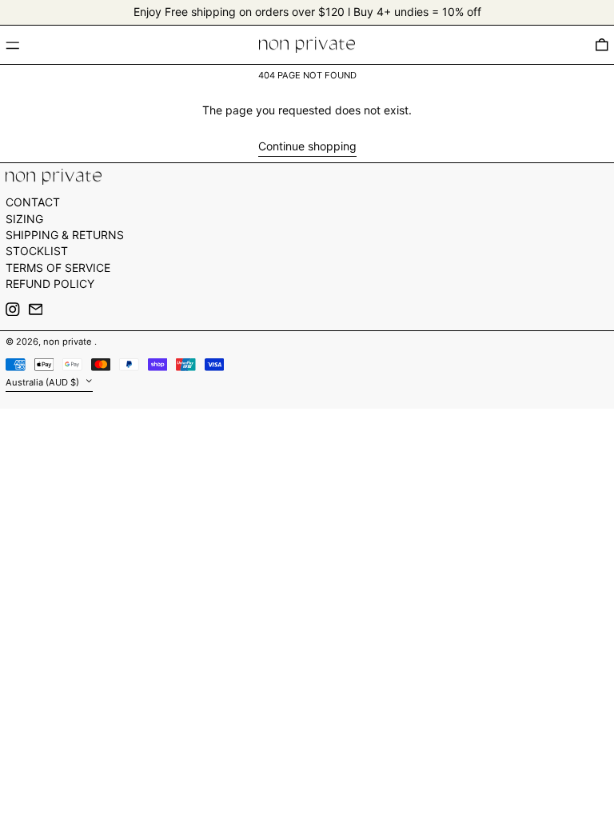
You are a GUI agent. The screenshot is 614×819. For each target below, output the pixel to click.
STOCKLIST (37, 251)
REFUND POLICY (50, 283)
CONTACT (33, 202)
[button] (602, 45)
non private (68, 341)
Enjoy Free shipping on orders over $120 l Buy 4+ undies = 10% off (307, 11)
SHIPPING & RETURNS (65, 235)
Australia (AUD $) (44, 382)
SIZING (24, 219)
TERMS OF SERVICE (58, 267)
